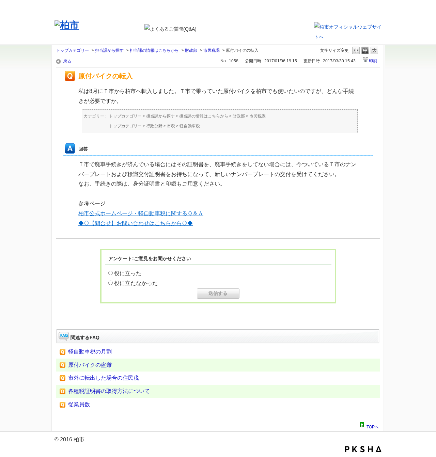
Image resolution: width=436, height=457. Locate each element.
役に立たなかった (136, 283)
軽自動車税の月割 (90, 351)
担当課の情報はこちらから (154, 50)
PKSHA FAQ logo (363, 449)
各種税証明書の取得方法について (109, 391)
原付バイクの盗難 (90, 365)
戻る (67, 61)
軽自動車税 (190, 126)
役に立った (127, 273)
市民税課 (211, 50)
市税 (171, 126)
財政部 (191, 50)
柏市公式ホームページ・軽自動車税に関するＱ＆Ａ (140, 213)
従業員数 (79, 404)
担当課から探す (109, 50)
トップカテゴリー (72, 50)
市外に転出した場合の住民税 (103, 378)
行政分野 (154, 126)
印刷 (373, 61)
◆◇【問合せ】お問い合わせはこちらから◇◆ (135, 223)
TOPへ (373, 426)
